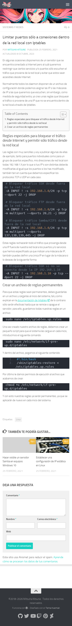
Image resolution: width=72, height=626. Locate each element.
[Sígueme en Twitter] (26, 616)
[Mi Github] (20, 616)
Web (8, 531)
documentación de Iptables (32, 300)
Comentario (13, 495)
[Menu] (67, 4)
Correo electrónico (47, 519)
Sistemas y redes (13, 27)
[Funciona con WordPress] (27, 608)
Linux (18, 419)
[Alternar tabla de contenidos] (61, 114)
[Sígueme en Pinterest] (45, 616)
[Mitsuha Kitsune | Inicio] (8, 4)
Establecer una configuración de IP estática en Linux (51, 461)
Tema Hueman (53, 608)
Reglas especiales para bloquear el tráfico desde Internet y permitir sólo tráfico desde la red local (35, 121)
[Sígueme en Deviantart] (51, 616)
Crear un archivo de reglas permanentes (27, 126)
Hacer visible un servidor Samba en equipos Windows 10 (16, 461)
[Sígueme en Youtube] (32, 616)
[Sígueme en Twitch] (39, 616)
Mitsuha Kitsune (17, 49)
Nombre (11, 519)
